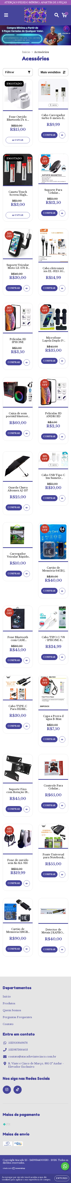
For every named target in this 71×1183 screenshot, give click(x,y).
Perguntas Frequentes (17, 1017)
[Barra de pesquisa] (56, 15)
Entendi (62, 1178)
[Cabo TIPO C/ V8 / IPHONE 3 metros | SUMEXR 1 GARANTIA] (62, 657)
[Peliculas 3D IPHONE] (26, 362)
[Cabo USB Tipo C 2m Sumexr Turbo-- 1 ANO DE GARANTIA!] (62, 498)
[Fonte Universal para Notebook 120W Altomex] (62, 874)
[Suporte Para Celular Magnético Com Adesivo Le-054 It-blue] (62, 213)
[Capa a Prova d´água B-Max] (62, 739)
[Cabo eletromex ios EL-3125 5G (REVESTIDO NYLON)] (62, 288)
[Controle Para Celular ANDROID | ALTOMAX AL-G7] (62, 805)
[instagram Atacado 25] (7, 1090)
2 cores (53, 105)
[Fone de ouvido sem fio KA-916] (26, 883)
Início (26, 52)
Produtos (9, 1003)
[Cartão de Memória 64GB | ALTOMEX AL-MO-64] (62, 591)
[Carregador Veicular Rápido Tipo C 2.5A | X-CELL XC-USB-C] (26, 574)
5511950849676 (18, 1042)
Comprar (49, 135)
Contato (8, 1024)
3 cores (53, 465)
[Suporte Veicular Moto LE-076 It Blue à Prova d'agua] (26, 288)
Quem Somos (12, 1010)
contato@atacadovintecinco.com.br (32, 1056)
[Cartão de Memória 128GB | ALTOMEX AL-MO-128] (26, 949)
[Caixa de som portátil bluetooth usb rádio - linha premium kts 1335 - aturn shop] (26, 433)
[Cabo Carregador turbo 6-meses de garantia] (62, 135)
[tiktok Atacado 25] (17, 1090)
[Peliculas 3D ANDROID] (62, 437)
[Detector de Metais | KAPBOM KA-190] (62, 949)
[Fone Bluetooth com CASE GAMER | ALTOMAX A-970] (26, 660)
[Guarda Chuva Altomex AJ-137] (26, 507)
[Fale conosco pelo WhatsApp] (65, 1166)
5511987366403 (18, 1049)
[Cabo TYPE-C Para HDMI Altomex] (26, 726)
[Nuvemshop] (14, 1168)
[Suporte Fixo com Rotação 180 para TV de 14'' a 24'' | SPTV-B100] (26, 809)
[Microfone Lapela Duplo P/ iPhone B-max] (62, 361)
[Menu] (6, 15)
